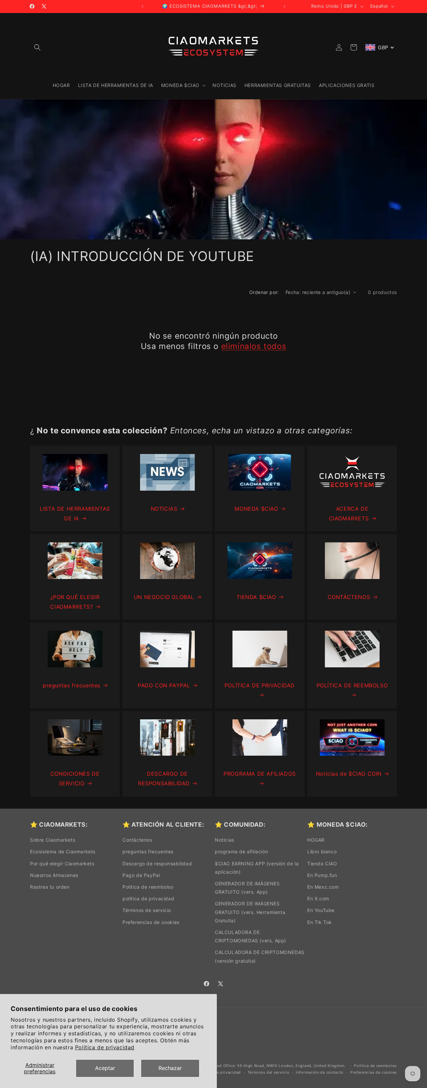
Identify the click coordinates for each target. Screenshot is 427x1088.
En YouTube (321, 910)
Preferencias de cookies (150, 922)
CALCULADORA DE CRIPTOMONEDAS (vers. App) (250, 936)
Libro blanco (322, 851)
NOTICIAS (164, 508)
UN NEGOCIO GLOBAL (164, 597)
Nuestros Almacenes (54, 875)
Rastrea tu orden (50, 887)
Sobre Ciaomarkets (52, 840)
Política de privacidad (104, 1047)
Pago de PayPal (141, 875)
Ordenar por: (264, 292)
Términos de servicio (146, 910)
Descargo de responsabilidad (157, 863)
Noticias (224, 840)
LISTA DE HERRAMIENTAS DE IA (75, 513)
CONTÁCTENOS (349, 597)
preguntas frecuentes (71, 685)
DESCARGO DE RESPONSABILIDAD (164, 778)
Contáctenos (137, 840)
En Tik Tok (319, 922)
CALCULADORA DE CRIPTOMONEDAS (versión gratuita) (260, 956)
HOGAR (316, 840)
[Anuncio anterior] (142, 6)
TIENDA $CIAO (256, 597)
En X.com (318, 898)
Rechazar (170, 1068)
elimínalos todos (254, 346)
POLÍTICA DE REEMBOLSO (352, 685)
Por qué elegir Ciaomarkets (62, 863)
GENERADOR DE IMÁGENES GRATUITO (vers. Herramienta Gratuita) (250, 912)
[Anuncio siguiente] (284, 6)
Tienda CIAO (322, 863)
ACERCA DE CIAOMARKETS (349, 513)
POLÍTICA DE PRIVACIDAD (260, 685)
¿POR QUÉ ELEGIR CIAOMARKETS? (74, 602)
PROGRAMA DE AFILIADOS (260, 773)
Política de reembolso (375, 1065)
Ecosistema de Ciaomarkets (62, 851)
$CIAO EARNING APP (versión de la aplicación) (257, 868)
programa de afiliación (241, 851)
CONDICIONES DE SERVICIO (74, 778)
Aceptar (105, 1068)
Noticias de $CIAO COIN (349, 773)
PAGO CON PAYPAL (164, 685)
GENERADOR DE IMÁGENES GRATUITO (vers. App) (247, 888)
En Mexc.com (323, 887)
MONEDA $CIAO (256, 508)
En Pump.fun (322, 875)
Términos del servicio (269, 1072)
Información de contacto (320, 1072)
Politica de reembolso (147, 887)
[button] (37, 47)
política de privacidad (148, 898)
